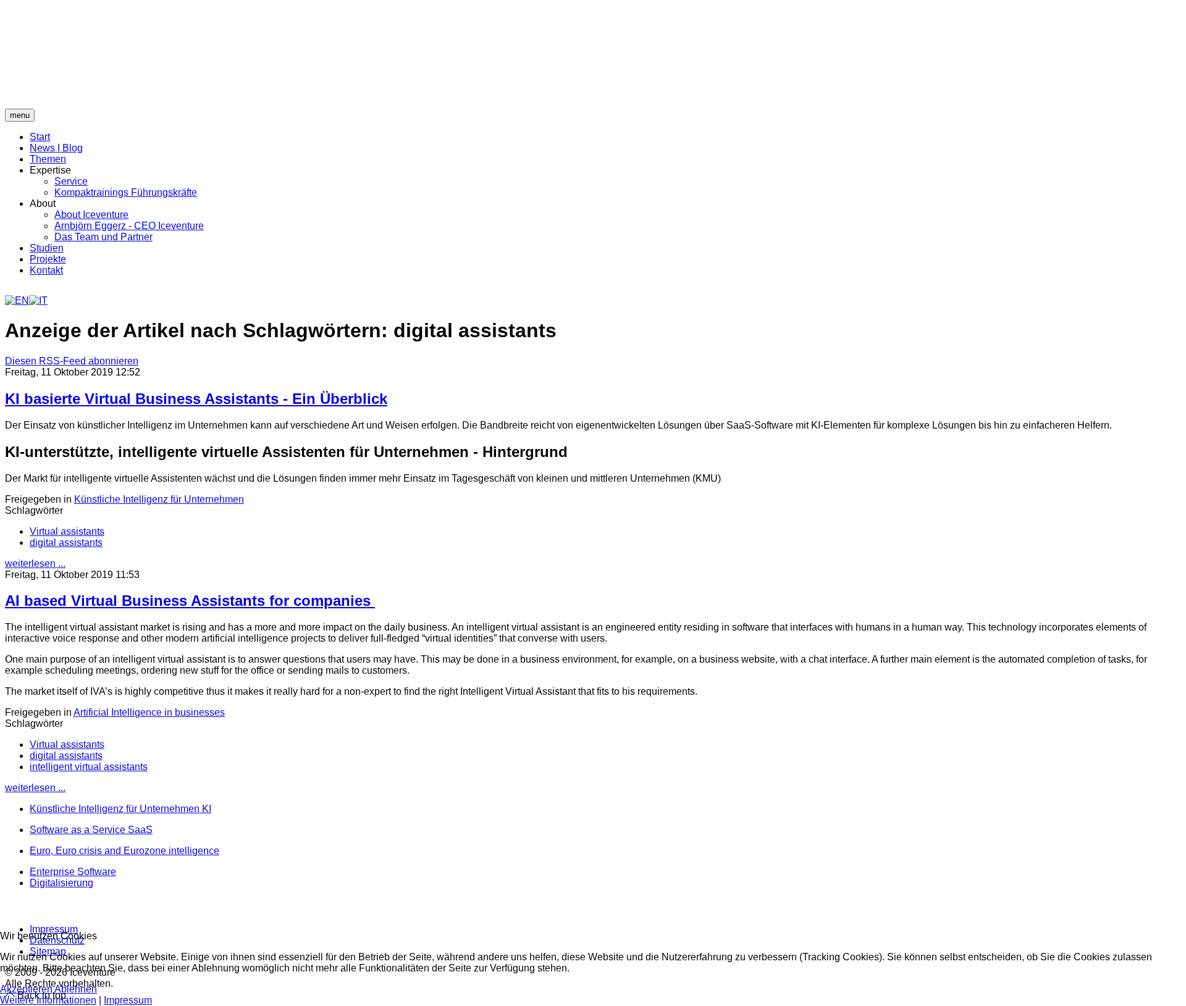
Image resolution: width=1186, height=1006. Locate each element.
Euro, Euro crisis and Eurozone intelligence (124, 850)
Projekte (48, 259)
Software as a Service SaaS (91, 829)
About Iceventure (91, 214)
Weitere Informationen (48, 1000)
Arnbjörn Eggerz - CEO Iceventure (129, 225)
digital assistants (66, 542)
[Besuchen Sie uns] (7, 906)
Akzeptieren (26, 989)
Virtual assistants (67, 531)
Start (40, 137)
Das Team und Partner (103, 237)
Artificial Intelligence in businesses (149, 712)
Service (71, 181)
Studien (47, 248)
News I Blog (56, 148)
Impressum (54, 929)
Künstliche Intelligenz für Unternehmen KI (120, 808)
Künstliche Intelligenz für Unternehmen (159, 499)
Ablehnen (75, 989)
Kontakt (46, 270)
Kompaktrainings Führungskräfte (125, 192)
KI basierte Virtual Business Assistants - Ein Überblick (196, 398)
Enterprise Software (73, 871)
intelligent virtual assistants (89, 766)
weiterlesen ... (35, 563)
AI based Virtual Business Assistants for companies (190, 600)
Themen (48, 159)
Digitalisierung (61, 883)
